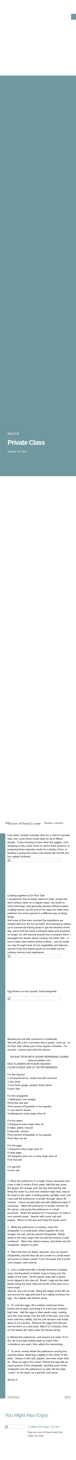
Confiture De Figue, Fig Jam (44, 1426)
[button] (73, 17)
